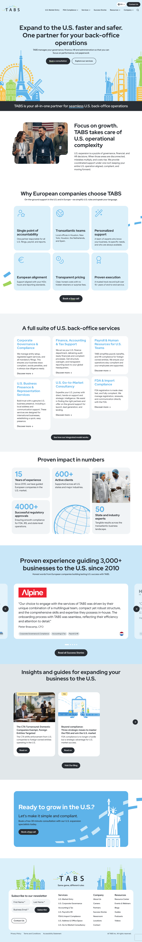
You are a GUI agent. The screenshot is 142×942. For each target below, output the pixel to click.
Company (128, 10)
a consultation (58, 61)
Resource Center (122, 899)
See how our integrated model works (71, 437)
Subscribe (42, 910)
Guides (118, 912)
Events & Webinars (123, 903)
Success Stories (100, 10)
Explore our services (84, 61)
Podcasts (119, 916)
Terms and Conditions (32, 934)
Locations (97, 921)
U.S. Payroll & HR (65, 912)
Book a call (71, 298)
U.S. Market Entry (52, 10)
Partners (97, 908)
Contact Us (133, 4)
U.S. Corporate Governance (70, 903)
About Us (97, 899)
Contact (96, 925)
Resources (114, 10)
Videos (118, 921)
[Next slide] (136, 609)
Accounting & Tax (65, 908)
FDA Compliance (69, 10)
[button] (67, 644)
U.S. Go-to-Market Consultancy (71, 925)
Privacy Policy (16, 934)
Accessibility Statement (52, 934)
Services (85, 10)
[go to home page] (11, 10)
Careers (96, 903)
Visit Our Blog (71, 765)
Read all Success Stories (71, 652)
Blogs (117, 908)
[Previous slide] (5, 609)
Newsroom (98, 916)
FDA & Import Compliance (69, 916)
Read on (23, 750)
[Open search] (138, 10)
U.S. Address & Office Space (70, 921)
